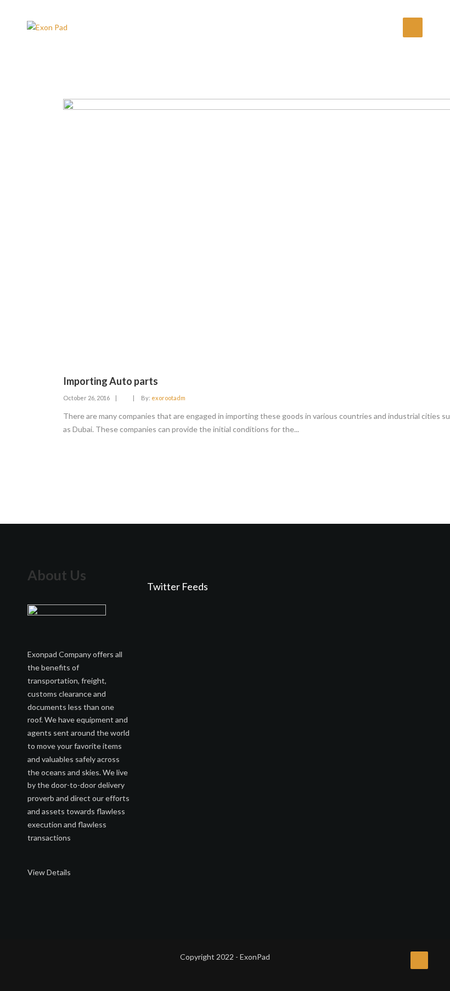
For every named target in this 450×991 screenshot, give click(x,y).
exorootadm (168, 397)
